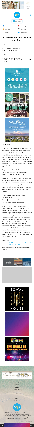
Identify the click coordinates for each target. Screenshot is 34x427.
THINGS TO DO (17, 389)
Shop (17, 382)
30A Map (7, 32)
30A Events (23, 29)
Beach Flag (23, 26)
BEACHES (17, 387)
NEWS (17, 385)
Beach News (24, 32)
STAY (17, 394)
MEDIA (17, 398)
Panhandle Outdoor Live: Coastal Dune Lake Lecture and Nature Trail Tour (17, 244)
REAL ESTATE (17, 396)
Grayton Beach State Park (12, 58)
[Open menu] (30, 15)
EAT (17, 391)
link (29, 174)
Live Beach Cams (9, 26)
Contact (17, 400)
